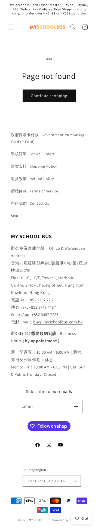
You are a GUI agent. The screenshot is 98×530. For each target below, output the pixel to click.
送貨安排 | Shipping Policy (34, 166)
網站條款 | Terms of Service (34, 191)
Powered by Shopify (66, 520)
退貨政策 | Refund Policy (32, 178)
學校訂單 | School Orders (33, 153)
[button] (11, 27)
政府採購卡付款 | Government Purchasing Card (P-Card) (47, 138)
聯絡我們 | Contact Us (30, 203)
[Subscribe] (76, 406)
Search (17, 215)
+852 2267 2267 (41, 299)
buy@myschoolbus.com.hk (57, 321)
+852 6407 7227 (45, 314)
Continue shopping (49, 95)
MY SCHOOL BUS (40, 520)
